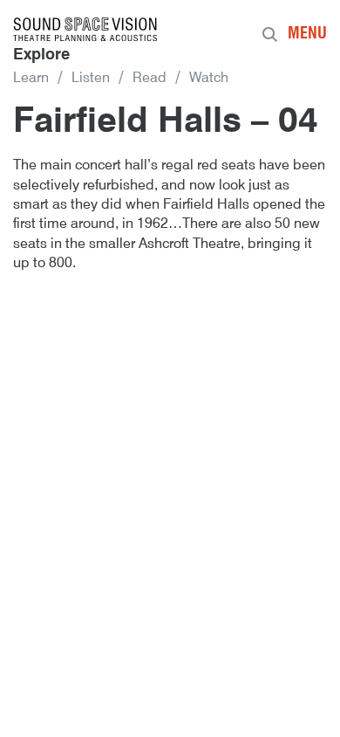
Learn (31, 79)
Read (150, 79)
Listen (90, 79)
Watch (208, 79)
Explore (41, 55)
